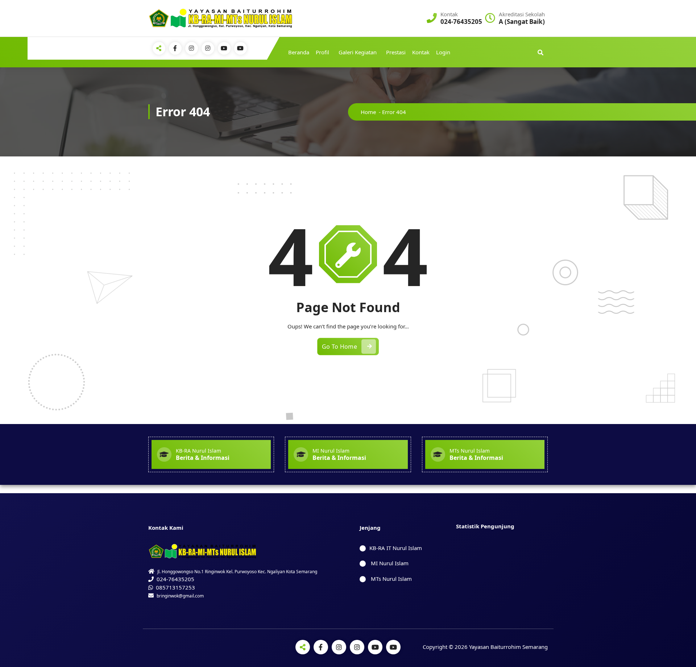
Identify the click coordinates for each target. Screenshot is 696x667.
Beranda (298, 52)
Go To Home (339, 347)
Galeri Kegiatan (358, 52)
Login (443, 52)
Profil (322, 52)
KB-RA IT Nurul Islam (395, 547)
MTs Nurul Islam (390, 578)
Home (368, 112)
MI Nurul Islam (389, 563)
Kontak (421, 52)
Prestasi (396, 52)
